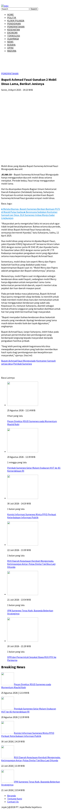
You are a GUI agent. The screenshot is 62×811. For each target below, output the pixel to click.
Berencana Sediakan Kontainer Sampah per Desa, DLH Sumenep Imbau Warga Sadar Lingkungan (29, 215)
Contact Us (13, 801)
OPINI (10, 47)
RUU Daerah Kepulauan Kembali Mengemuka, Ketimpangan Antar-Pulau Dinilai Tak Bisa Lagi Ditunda (31, 563)
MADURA (11, 50)
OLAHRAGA (13, 38)
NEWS (10, 41)
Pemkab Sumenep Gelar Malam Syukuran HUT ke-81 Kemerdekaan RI (28, 710)
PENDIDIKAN (14, 23)
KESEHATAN (13, 29)
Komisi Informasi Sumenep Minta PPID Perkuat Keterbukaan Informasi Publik (31, 516)
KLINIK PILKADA (15, 20)
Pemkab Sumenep (22, 363)
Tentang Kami (14, 798)
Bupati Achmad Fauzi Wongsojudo (18, 360)
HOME (10, 14)
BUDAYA (11, 44)
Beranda (11, 795)
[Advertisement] (31, 125)
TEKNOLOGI (13, 35)
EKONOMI (12, 32)
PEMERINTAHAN (16, 26)
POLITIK (11, 17)
